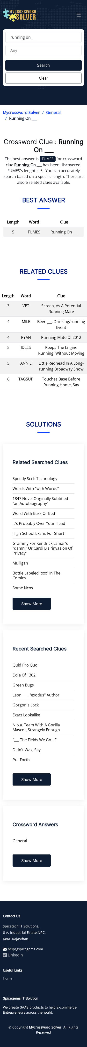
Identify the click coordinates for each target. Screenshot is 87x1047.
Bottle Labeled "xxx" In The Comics (36, 575)
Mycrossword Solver (21, 112)
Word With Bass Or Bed (34, 513)
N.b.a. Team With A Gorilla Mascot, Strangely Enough (36, 727)
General (53, 112)
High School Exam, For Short (38, 533)
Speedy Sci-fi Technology (35, 478)
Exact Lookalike (26, 715)
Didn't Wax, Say (27, 749)
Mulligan (20, 563)
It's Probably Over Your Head (39, 523)
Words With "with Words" (36, 488)
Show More (31, 603)
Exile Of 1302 (24, 675)
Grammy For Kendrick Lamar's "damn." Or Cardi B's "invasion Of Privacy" (42, 548)
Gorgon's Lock (26, 705)
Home (7, 978)
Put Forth (21, 759)
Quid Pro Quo (25, 665)
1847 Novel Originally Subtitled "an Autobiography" (40, 501)
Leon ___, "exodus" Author (36, 695)
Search (43, 65)
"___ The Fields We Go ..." (35, 739)
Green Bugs (23, 685)
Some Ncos (23, 587)
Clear (43, 78)
